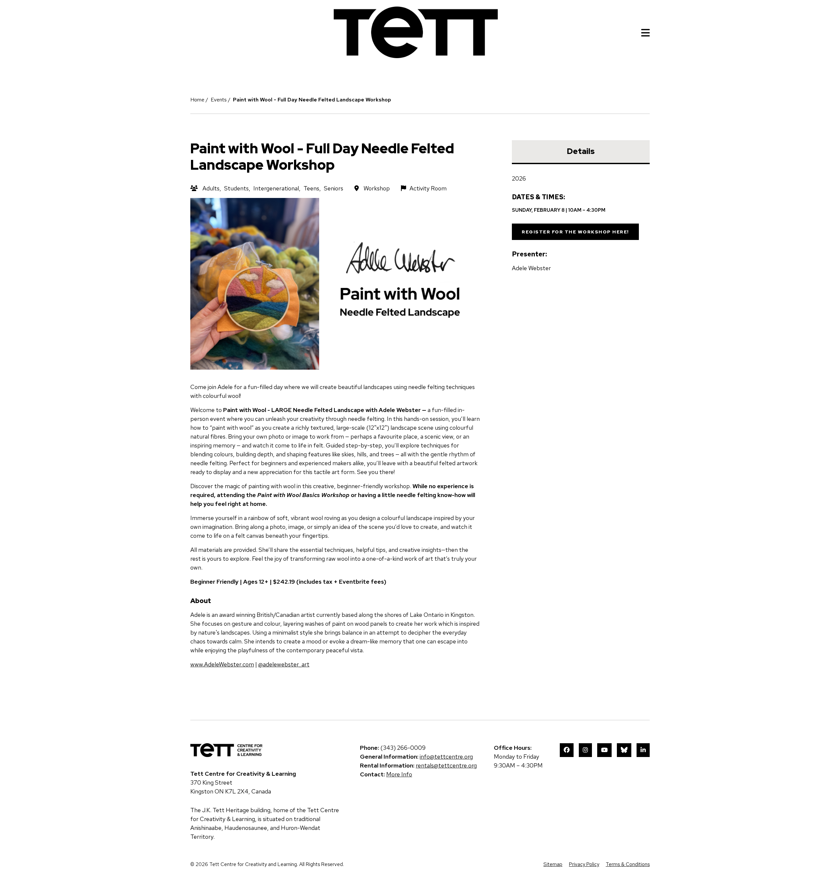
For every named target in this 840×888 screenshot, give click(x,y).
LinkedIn (643, 750)
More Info (399, 774)
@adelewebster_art (283, 664)
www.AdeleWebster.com (222, 664)
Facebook (567, 750)
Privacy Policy (584, 864)
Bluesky (624, 750)
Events (219, 99)
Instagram (585, 750)
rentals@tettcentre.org (446, 765)
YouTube (604, 750)
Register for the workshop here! (575, 232)
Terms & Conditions (628, 864)
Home (197, 99)
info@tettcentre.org (446, 756)
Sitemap (552, 864)
